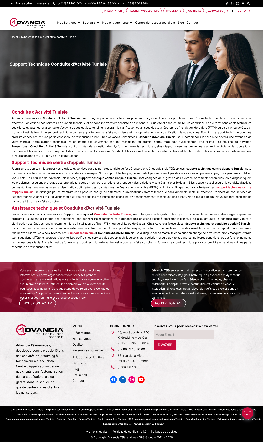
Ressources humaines (88, 350)
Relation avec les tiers (144, 10)
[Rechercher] (249, 3)
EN (245, 10)
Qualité (77, 344)
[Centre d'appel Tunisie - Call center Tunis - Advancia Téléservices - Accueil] (28, 23)
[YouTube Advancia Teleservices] (244, 3)
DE (239, 10)
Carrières (194, 10)
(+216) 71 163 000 (70, 3)
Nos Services (66, 22)
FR (233, 10)
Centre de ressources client (155, 22)
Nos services (81, 339)
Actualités (215, 10)
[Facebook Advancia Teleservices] (227, 3)
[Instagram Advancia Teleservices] (238, 3)
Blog (181, 22)
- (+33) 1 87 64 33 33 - (102, 3)
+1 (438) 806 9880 (135, 3)
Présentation (113, 10)
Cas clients (173, 10)
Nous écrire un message (32, 3)
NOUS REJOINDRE (168, 303)
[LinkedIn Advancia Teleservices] (233, 3)
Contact (192, 22)
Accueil (14, 36)
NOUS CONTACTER (37, 303)
